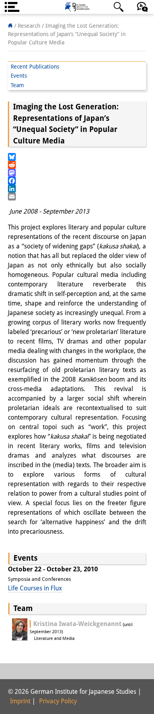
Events (19, 76)
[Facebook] (77, 181)
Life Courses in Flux (35, 588)
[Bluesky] (77, 157)
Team (17, 85)
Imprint (20, 701)
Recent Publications (35, 66)
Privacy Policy (58, 701)
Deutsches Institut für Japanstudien (77, 7)
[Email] (77, 196)
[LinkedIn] (77, 189)
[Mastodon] (77, 173)
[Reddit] (77, 165)
